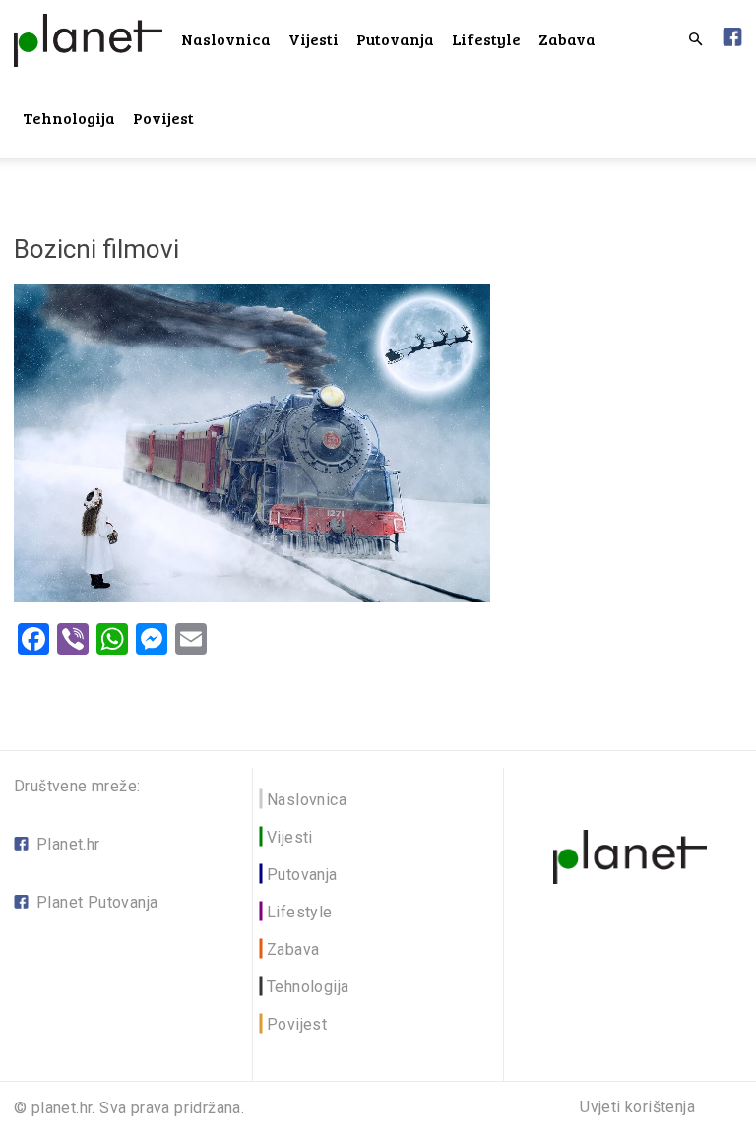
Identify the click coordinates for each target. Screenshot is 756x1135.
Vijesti (313, 39)
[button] (695, 40)
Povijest (163, 117)
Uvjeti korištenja (637, 1107)
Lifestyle (486, 39)
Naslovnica (226, 39)
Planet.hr (68, 844)
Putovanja (395, 39)
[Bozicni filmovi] (252, 597)
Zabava (567, 39)
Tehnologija (69, 117)
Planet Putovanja (97, 902)
